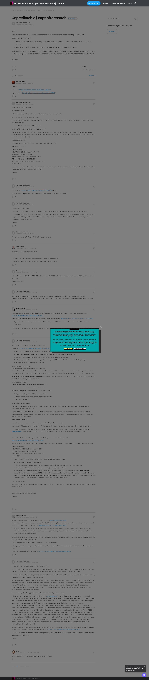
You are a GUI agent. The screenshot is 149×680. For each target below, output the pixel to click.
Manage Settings (79, 348)
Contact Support (93, 3)
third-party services (62, 344)
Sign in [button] (130, 3)
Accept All (68, 348)
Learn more (78, 337)
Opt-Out (87, 345)
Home (18, 3)
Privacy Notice (70, 342)
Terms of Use (84, 342)
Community (106, 3)
